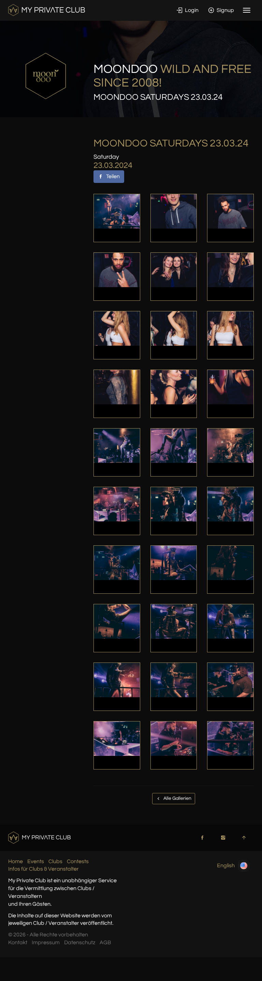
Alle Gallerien (176, 798)
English (226, 865)
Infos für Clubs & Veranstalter (43, 869)
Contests (78, 861)
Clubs (55, 861)
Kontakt (17, 942)
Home (15, 861)
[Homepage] (46, 10)
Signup (225, 10)
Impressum (46, 942)
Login (191, 10)
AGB (105, 942)
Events (35, 861)
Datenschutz (79, 942)
